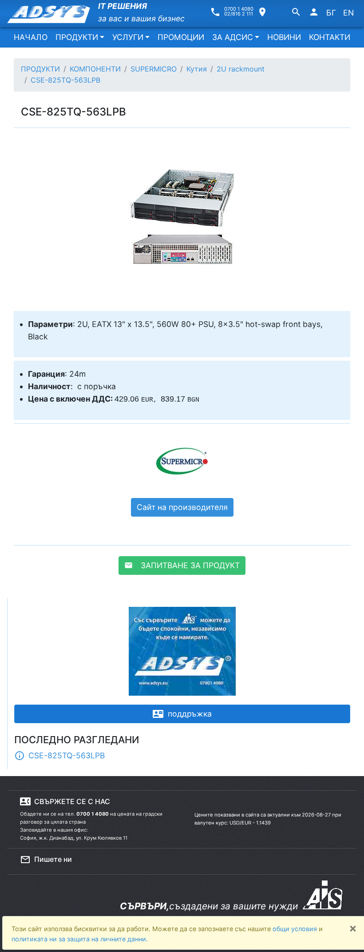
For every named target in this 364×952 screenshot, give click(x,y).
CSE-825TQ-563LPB (59, 755)
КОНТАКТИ (329, 37)
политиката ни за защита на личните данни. (80, 939)
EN (348, 12)
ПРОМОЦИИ (181, 37)
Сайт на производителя (182, 507)
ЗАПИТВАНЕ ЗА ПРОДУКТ (182, 565)
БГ (331, 12)
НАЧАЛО (30, 37)
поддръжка (182, 714)
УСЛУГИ (127, 37)
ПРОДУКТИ (76, 37)
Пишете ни (46, 859)
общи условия (296, 928)
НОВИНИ (284, 37)
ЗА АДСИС (232, 37)
